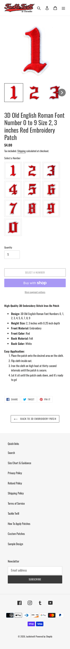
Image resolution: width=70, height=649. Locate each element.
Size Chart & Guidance (19, 463)
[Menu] (63, 8)
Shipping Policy (16, 493)
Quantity (8, 247)
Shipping (21, 151)
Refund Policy (15, 483)
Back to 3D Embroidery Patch (38, 419)
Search (11, 452)
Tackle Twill (13, 513)
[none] (13, 92)
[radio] (13, 170)
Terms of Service (16, 503)
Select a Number (12, 158)
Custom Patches (16, 533)
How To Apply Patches (19, 523)
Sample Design (15, 544)
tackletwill (30, 636)
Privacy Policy (15, 473)
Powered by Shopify (44, 636)
